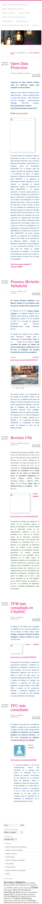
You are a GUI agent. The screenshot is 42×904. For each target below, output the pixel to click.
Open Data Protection (19, 65)
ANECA (12, 885)
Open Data (28, 73)
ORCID (6, 898)
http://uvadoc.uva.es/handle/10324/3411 (23, 657)
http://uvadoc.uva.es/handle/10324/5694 (24, 760)
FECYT (12, 894)
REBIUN (35, 902)
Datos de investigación (22, 890)
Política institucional (23, 898)
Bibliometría (23, 885)
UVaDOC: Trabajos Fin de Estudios (13, 17)
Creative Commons (24, 888)
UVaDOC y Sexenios (8, 13)
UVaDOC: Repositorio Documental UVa (15, 5)
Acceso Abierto (7, 21)
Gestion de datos (22, 894)
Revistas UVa (21, 437)
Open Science (31, 896)
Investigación (15, 619)
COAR (9, 888)
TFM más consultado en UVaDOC (22, 607)
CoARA (14, 888)
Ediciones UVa (25, 892)
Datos (34, 887)
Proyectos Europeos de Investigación (15, 25)
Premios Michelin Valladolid (25, 283)
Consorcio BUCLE (22, 21)
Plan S (12, 898)
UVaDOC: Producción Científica (13, 9)
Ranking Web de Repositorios (21, 902)
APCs (17, 885)
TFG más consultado (19, 707)
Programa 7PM (23, 900)
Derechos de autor (12, 892)
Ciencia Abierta (32, 885)
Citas (5, 888)
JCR (19, 896)
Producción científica (11, 900)
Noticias (35, 25)
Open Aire (24, 896)
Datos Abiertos (8, 890)
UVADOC (20, 73)
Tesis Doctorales (24, 13)
